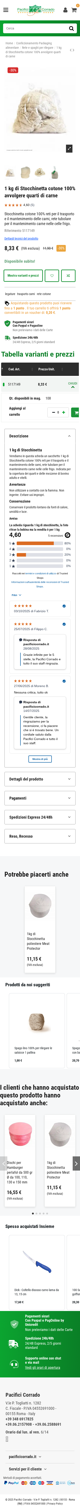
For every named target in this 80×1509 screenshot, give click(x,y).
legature (10, 294)
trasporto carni (26, 294)
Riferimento (12, 231)
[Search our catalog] (71, 28)
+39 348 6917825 (19, 1419)
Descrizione (18, 436)
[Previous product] (71, 50)
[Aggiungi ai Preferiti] (52, 276)
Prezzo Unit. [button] (46, 369)
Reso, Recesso (21, 836)
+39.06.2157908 (19, 1424)
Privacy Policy (55, 1503)
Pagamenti (17, 798)
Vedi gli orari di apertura (42, 1367)
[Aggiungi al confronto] (68, 276)
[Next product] (73, 50)
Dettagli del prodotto (26, 779)
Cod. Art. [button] (14, 369)
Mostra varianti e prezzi (23, 276)
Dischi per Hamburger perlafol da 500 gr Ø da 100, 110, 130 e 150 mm (19, 1172)
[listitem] (37, 1030)
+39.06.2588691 (48, 1424)
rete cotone (44, 294)
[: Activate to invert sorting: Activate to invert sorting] (3, 369)
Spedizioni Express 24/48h (30, 817)
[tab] (40, 436)
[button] (4, 1030)
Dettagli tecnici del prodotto (21, 238)
